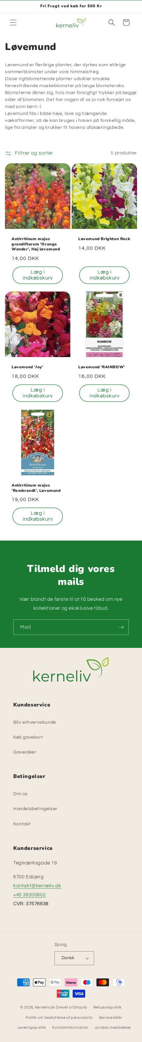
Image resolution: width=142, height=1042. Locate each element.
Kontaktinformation (70, 1027)
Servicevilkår (111, 1017)
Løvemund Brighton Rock (104, 238)
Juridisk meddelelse (112, 1027)
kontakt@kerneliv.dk (37, 885)
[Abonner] (121, 627)
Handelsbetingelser (35, 809)
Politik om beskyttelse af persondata (59, 1017)
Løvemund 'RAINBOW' (101, 367)
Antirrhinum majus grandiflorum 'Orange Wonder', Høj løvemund (36, 244)
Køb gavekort (28, 737)
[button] (13, 22)
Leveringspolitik (32, 1027)
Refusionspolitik (107, 1007)
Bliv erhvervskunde (34, 722)
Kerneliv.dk (45, 1007)
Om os (20, 794)
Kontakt (22, 824)
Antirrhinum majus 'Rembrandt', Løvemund (36, 488)
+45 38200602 (29, 894)
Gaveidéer (24, 752)
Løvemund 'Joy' (27, 367)
